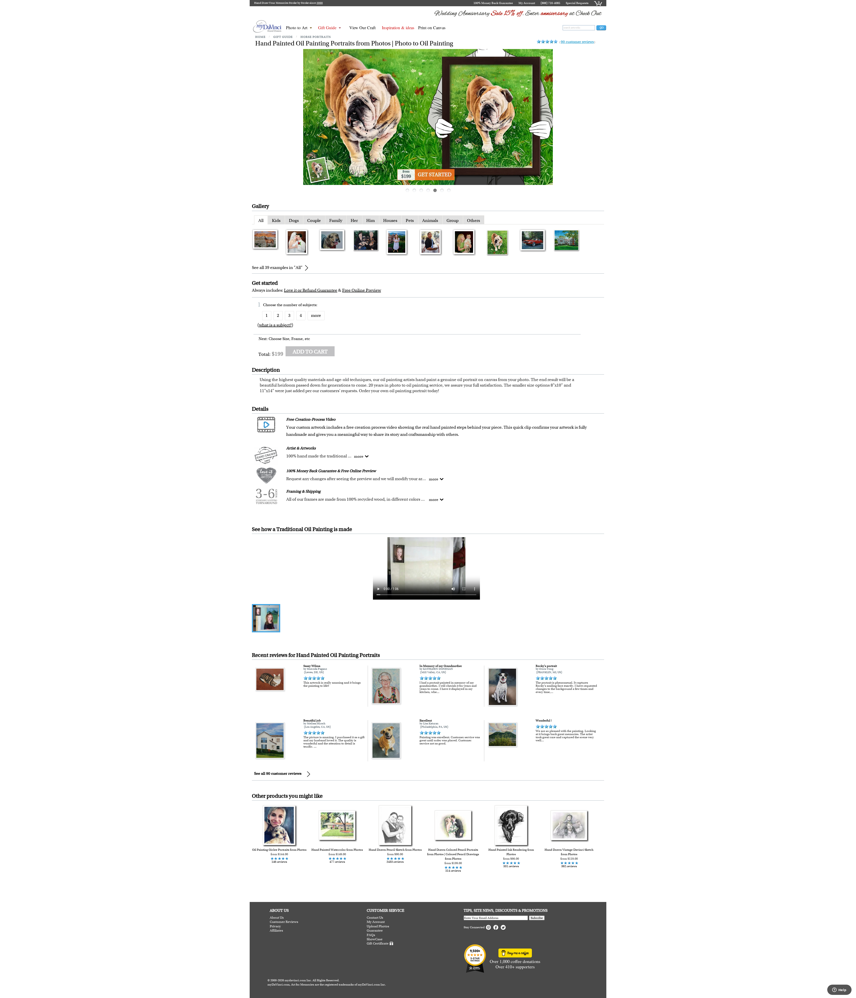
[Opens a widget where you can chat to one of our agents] (839, 990)
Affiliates (276, 930)
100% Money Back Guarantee (493, 3)
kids (276, 220)
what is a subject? (275, 325)
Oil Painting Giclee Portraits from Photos (279, 850)
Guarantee (375, 930)
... (438, 692)
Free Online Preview (361, 290)
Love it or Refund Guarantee (310, 290)
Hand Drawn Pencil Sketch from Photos (395, 850)
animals (430, 220)
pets (410, 220)
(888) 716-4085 (550, 3)
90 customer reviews (577, 41)
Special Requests (577, 3)
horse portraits (315, 37)
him (370, 220)
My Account (527, 3)
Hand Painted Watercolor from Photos (337, 850)
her (354, 220)
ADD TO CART (310, 351)
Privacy (275, 926)
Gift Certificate (378, 943)
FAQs (371, 935)
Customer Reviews (284, 922)
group (453, 220)
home (260, 37)
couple (314, 220)
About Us (277, 918)
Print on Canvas (431, 27)
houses (390, 220)
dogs (294, 220)
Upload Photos (378, 926)
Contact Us (375, 918)
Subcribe (537, 918)
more (316, 315)
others (473, 220)
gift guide (283, 37)
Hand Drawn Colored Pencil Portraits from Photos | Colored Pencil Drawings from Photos (453, 854)
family (335, 220)
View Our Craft (362, 27)
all (260, 220)
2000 (320, 3)
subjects (309, 304)
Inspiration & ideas (398, 27)
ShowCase (375, 939)
